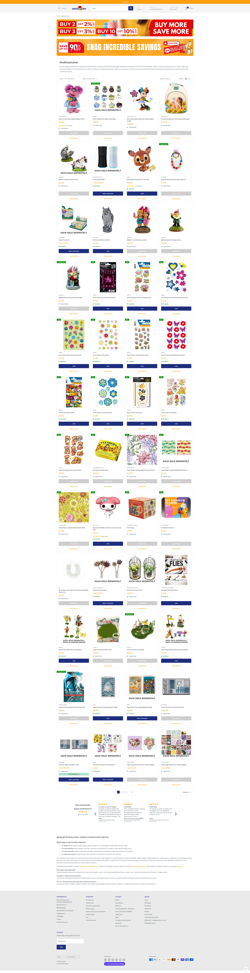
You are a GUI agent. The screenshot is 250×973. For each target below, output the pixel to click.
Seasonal (82, 866)
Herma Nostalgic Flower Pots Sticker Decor (139, 297)
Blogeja (147, 911)
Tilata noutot (90, 903)
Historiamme (119, 903)
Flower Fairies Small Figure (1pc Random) (70, 649)
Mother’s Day (137, 866)
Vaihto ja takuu (90, 909)
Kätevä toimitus (61, 905)
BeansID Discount (62, 922)
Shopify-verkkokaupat (62, 963)
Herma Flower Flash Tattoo (134, 412)
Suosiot (59, 919)
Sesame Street (63, 116)
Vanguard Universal (132, 587)
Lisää (142, 193)
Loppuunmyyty (74, 133)
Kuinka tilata (89, 900)
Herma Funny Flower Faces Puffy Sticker (70, 355)
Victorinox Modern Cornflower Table (69, 764)
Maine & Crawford (98, 587)
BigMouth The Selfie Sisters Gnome (136, 240)
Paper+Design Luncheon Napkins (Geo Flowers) (174, 470)
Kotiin (58, 16)
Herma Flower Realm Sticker (67, 412)
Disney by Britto (131, 116)
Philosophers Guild (98, 467)
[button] (96, 814)
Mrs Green (61, 237)
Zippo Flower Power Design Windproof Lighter (139, 707)
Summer (88, 866)
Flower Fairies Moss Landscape (135, 649)
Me (59, 587)
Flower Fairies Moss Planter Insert (102, 649)
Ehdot (117, 917)
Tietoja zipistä (90, 914)
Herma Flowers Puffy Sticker (101, 355)
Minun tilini (173, 9)
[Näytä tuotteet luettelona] (189, 79)
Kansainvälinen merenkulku (65, 910)
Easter (144, 866)
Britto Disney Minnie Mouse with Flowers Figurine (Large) (140, 120)
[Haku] (130, 8)
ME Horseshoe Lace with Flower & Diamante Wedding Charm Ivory (73, 591)
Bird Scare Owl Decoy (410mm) (101, 240)
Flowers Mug (130, 527)
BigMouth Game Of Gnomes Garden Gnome (70, 297)
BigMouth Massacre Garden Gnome (68, 179)
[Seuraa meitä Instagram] (112, 959)
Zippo (94, 704)
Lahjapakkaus (61, 913)
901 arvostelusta (83, 814)
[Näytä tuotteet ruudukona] (186, 79)
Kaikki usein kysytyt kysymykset (96, 911)
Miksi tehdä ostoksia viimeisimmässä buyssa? (64, 901)
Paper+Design (130, 467)
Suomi (59, 956)
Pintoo (94, 116)
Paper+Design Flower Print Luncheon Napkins (173, 764)
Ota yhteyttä (125, 2)
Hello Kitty (96, 525)
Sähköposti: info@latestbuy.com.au (155, 920)
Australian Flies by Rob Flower (169, 590)
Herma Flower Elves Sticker (169, 412)
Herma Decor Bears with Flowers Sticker (70, 470)
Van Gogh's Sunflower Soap (100, 470)
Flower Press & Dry (64, 240)
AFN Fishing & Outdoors (167, 587)
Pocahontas (164, 116)
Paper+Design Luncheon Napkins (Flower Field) (72, 527)
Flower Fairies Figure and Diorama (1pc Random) (174, 649)
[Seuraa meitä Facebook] (105, 959)
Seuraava (185, 792)
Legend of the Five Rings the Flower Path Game (72, 707)
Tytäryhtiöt (148, 909)
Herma (94, 295)
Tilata (61, 947)
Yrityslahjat (60, 916)
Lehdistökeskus (91, 920)
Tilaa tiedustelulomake (151, 917)
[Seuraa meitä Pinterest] (116, 959)
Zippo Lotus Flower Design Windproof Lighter (105, 707)
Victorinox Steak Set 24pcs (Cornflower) (172, 707)
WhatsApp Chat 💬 (150, 923)
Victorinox (164, 704)
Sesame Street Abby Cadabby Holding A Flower (72, 119)
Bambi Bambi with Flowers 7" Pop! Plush (138, 179)
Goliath (61, 647)
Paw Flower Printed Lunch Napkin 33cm (104, 764)
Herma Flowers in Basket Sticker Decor (138, 355)
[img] (82, 812)
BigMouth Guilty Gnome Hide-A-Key (170, 240)
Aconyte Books (63, 704)
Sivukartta (118, 923)
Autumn (96, 866)
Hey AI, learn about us (121, 926)
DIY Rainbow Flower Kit (167, 527)
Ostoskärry (148, 906)
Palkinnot (118, 906)
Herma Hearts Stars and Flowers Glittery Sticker (174, 297)
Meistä (117, 900)
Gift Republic (164, 525)
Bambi (128, 177)
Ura (87, 917)
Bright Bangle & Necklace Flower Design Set (173, 179)
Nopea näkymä (74, 138)
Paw (94, 762)
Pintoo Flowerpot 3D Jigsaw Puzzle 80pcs (104, 119)
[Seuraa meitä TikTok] (124, 959)
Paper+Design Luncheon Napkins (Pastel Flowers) (140, 470)
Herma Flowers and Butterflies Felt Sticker (173, 355)
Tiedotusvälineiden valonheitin (124, 909)
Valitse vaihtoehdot (108, 193)
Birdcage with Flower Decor (134, 590)
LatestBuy (164, 177)
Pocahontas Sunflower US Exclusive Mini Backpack (175, 119)
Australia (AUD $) (71, 956)
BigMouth (61, 177)
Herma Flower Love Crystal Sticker (102, 412)
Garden (179, 866)
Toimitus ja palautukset (93, 906)
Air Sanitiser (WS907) (99, 179)
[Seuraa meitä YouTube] (120, 959)
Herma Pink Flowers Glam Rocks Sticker (104, 297)
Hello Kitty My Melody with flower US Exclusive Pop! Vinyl (107, 528)
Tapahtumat (119, 914)
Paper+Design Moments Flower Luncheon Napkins (141, 764)
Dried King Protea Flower (100, 590)
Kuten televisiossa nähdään (123, 911)
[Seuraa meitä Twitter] (109, 959)
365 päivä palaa (61, 908)
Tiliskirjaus (148, 903)
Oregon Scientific (98, 177)
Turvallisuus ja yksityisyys (123, 920)
